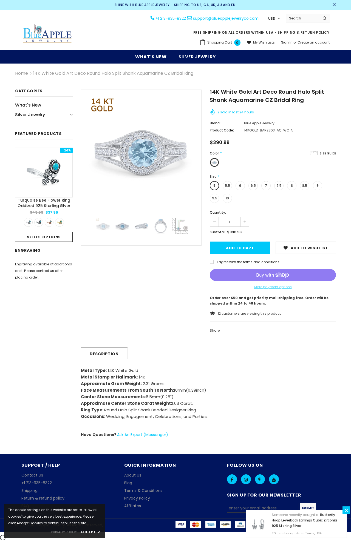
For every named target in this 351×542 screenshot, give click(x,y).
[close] (334, 5)
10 (227, 198)
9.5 (214, 198)
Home (21, 73)
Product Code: (222, 130)
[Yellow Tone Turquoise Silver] (59, 222)
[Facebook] (232, 479)
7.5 (279, 185)
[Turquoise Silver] (28, 222)
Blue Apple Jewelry (259, 123)
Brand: (215, 123)
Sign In (287, 42)
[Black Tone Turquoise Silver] (39, 222)
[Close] (346, 510)
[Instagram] (246, 479)
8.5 (304, 185)
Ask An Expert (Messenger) (142, 434)
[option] (44, 195)
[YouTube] (274, 479)
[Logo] (47, 34)
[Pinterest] (260, 479)
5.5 (227, 185)
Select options (44, 237)
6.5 (253, 185)
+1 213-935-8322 (170, 18)
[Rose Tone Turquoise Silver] (49, 222)
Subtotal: (217, 232)
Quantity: (218, 212)
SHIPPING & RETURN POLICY (303, 32)
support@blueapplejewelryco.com (226, 18)
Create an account (314, 42)
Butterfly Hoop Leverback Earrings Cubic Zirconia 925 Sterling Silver (304, 520)
